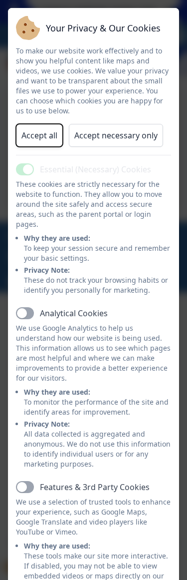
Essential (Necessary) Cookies (95, 169)
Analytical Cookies (74, 313)
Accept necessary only (116, 135)
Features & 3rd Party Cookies (95, 487)
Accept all (39, 135)
